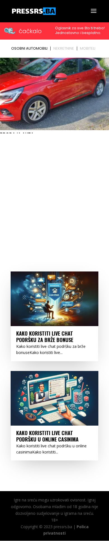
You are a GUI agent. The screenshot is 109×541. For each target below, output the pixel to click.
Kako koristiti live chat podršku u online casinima (47, 436)
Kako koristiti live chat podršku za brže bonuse (44, 336)
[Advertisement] (54, 192)
